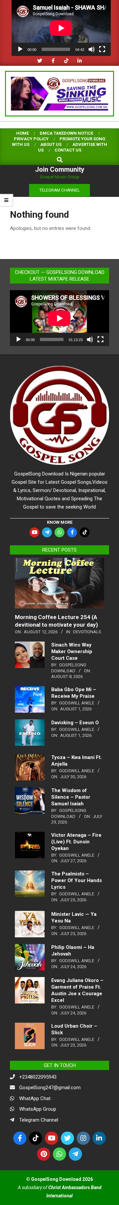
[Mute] (91, 49)
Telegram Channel (38, 1120)
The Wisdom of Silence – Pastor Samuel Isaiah (70, 797)
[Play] (20, 49)
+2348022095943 (38, 1077)
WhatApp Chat (35, 1098)
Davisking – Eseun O (75, 723)
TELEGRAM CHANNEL (59, 190)
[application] (61, 28)
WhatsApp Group (37, 1109)
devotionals (87, 631)
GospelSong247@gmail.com (50, 1088)
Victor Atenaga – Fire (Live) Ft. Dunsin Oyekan (76, 841)
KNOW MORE (59, 522)
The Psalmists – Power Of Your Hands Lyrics (76, 880)
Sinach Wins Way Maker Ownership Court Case (71, 651)
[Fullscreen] (102, 49)
